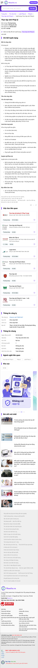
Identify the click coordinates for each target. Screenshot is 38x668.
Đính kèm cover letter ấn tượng (11, 562)
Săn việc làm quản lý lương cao (8, 200)
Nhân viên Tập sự (14, 237)
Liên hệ (20, 609)
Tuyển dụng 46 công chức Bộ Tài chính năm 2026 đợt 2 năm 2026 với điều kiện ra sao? (25, 473)
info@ (8, 598)
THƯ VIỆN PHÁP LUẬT (12, 650)
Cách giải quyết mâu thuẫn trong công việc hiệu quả (24, 503)
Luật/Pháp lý (22, 14)
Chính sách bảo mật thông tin (26, 621)
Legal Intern (12, 249)
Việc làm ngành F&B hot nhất (26, 568)
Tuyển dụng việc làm (6, 621)
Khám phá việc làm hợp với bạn (11, 549)
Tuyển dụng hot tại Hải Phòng (25, 573)
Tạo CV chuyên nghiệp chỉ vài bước (12, 581)
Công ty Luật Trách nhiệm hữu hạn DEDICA (19, 215)
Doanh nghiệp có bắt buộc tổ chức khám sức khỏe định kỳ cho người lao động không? (25, 493)
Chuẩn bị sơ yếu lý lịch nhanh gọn (12, 570)
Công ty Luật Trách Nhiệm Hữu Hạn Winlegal (20, 263)
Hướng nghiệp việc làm (6, 623)
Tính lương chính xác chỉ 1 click (11, 542)
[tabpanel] (16, 390)
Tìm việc (32, 8)
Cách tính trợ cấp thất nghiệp (11, 537)
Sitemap (21, 613)
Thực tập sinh (13, 274)
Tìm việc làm (12, 14)
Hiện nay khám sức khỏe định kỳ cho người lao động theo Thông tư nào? (24, 483)
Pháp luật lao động (5, 613)
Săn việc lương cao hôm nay (10, 544)
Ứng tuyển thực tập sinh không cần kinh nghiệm (15, 513)
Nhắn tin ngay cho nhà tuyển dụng (12, 534)
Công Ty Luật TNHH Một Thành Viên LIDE (19, 251)
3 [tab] (19, 412)
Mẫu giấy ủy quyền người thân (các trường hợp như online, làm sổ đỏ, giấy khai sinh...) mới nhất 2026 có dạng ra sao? (25, 463)
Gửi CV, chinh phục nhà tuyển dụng (12, 557)
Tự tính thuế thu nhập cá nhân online (12, 539)
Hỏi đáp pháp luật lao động (7, 625)
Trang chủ (4, 14)
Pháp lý (30, 14)
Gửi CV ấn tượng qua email (10, 573)
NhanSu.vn (12, 2)
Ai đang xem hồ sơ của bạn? (10, 547)
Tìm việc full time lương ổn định (11, 529)
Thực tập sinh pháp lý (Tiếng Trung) (19, 213)
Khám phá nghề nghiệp (6, 615)
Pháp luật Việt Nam (6, 611)
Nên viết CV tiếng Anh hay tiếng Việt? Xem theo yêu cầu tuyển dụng (24, 453)
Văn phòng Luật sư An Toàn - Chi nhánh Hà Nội (20, 275)
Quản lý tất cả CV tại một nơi (10, 555)
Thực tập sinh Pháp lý (7, 16)
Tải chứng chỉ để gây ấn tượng (11, 560)
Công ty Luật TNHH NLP (16, 317)
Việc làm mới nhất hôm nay (10, 531)
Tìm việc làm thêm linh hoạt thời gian (13, 526)
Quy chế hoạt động (23, 615)
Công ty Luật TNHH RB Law (15, 300)
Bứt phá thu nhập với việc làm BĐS (12, 524)
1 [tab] (14, 412)
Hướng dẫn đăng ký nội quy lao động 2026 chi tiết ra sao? (24, 445)
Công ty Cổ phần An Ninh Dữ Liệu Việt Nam (19, 227)
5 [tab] (24, 412)
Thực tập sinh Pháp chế (15, 225)
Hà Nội (4, 368)
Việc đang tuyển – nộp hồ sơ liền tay (26, 200)
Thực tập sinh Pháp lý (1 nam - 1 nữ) (19, 298)
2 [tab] (16, 412)
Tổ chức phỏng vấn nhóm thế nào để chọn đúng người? (24, 421)
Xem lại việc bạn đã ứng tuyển (11, 552)
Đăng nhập (33, 2)
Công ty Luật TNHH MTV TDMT (16, 288)
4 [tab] (21, 412)
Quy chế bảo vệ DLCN (24, 623)
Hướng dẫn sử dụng (24, 611)
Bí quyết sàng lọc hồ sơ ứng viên (11, 578)
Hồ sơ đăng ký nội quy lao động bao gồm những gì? (25, 429)
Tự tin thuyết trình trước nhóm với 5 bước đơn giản (16, 575)
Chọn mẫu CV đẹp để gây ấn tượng (12, 565)
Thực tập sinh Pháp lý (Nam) (17, 262)
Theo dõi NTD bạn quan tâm (25, 544)
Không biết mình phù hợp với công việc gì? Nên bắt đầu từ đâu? (25, 437)
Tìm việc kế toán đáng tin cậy (11, 568)
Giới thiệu (3, 609)
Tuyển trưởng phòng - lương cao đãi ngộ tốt (11, 198)
